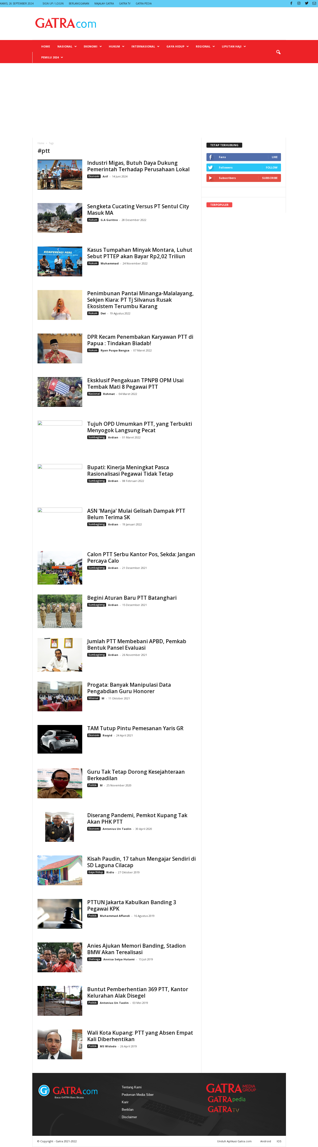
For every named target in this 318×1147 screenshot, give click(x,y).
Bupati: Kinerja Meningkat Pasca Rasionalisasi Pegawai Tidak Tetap (130, 470)
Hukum (114, 46)
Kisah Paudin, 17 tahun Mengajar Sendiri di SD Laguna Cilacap (141, 862)
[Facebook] (291, 3)
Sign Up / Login (53, 3)
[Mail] (314, 3)
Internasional (143, 46)
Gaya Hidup (175, 46)
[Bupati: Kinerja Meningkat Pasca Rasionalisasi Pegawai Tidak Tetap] (60, 481)
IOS (279, 1141)
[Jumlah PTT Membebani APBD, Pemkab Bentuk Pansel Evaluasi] (60, 655)
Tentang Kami (132, 1087)
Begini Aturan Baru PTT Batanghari (132, 597)
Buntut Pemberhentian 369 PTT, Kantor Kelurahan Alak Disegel (137, 992)
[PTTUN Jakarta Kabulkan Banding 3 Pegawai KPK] (60, 914)
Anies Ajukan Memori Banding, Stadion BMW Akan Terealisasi (136, 949)
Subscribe (270, 178)
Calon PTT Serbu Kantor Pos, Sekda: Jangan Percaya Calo (141, 557)
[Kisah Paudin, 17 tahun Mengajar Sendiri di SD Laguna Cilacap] (60, 870)
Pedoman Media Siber (138, 1095)
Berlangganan (79, 3)
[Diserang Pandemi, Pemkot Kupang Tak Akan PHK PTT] (60, 827)
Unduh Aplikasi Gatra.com (234, 1141)
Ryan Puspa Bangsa (115, 350)
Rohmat (109, 394)
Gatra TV (124, 3)
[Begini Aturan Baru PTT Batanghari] (60, 611)
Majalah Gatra (104, 3)
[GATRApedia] (228, 1099)
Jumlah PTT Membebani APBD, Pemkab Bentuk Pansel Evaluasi (136, 644)
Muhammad (110, 263)
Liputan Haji (231, 46)
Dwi (103, 313)
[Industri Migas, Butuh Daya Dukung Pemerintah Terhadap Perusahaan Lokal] (60, 175)
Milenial (93, 698)
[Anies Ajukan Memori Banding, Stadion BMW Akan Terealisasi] (60, 957)
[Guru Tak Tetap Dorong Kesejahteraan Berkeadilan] (60, 783)
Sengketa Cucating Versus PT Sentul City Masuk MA (138, 209)
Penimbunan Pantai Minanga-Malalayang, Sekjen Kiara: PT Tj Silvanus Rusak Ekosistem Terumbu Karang (140, 300)
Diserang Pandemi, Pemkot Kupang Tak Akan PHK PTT (137, 818)
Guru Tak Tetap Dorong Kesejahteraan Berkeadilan (136, 775)
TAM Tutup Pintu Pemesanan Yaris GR (135, 728)
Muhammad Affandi (115, 916)
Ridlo (110, 872)
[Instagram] (299, 3)
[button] (278, 52)
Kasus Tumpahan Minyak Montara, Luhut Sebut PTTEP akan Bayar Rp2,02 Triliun (139, 253)
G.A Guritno (109, 220)
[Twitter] (307, 3)
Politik (92, 785)
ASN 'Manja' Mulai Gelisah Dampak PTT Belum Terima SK (136, 514)
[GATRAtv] (228, 1109)
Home (45, 46)
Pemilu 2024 (50, 57)
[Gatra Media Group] (231, 1088)
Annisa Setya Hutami (119, 959)
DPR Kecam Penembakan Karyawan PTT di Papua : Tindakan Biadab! (140, 340)
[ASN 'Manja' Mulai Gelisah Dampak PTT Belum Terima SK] (60, 524)
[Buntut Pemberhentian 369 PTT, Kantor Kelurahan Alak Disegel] (60, 1001)
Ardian (113, 437)
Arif (105, 176)
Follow (272, 167)
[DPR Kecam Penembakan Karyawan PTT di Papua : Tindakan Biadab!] (60, 348)
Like (275, 157)
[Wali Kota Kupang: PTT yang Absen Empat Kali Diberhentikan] (60, 1044)
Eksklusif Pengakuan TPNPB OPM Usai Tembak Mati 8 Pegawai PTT (135, 383)
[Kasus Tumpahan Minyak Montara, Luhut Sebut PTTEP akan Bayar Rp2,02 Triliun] (60, 261)
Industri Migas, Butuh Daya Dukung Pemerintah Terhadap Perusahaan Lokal (138, 166)
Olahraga (94, 959)
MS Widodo (108, 1046)
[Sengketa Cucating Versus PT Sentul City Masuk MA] (60, 218)
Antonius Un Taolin (117, 829)
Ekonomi (90, 46)
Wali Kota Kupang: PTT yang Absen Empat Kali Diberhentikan (140, 1036)
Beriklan (127, 1109)
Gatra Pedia (144, 3)
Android (265, 1141)
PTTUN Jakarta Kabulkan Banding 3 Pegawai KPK (131, 905)
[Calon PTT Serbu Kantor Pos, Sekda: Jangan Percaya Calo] (60, 568)
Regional (203, 46)
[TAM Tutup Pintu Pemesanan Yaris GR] (60, 739)
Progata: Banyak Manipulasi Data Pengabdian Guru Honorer (129, 688)
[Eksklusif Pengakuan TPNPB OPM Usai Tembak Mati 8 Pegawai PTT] (60, 392)
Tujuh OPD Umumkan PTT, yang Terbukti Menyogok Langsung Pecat (139, 427)
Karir (125, 1102)
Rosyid (107, 735)
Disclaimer (129, 1117)
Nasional (64, 46)
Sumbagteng (96, 437)
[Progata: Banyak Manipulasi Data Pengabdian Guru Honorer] (60, 696)
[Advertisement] (159, 100)
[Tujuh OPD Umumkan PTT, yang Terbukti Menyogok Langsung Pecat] (60, 437)
